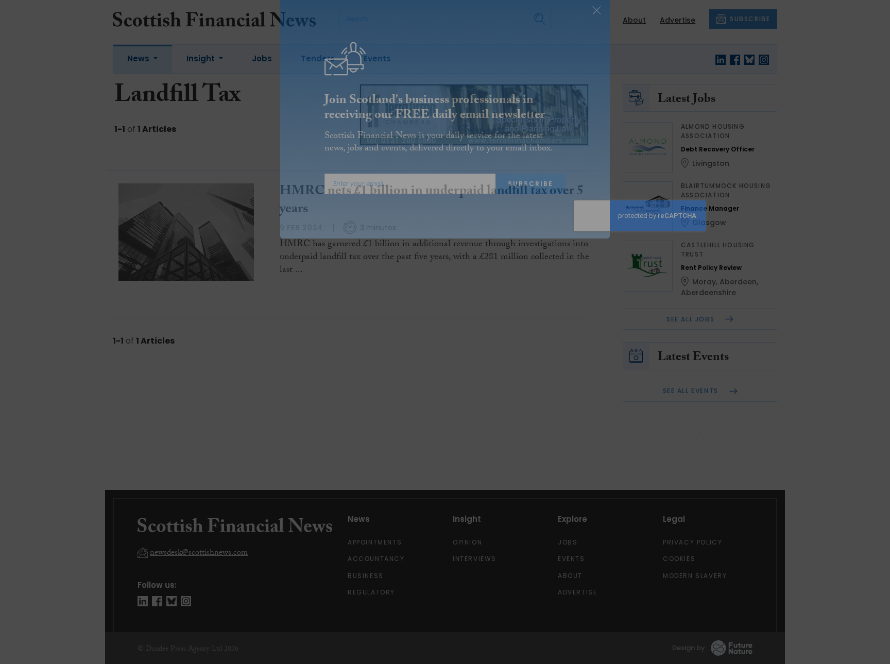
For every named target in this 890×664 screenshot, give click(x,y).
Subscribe (530, 200)
